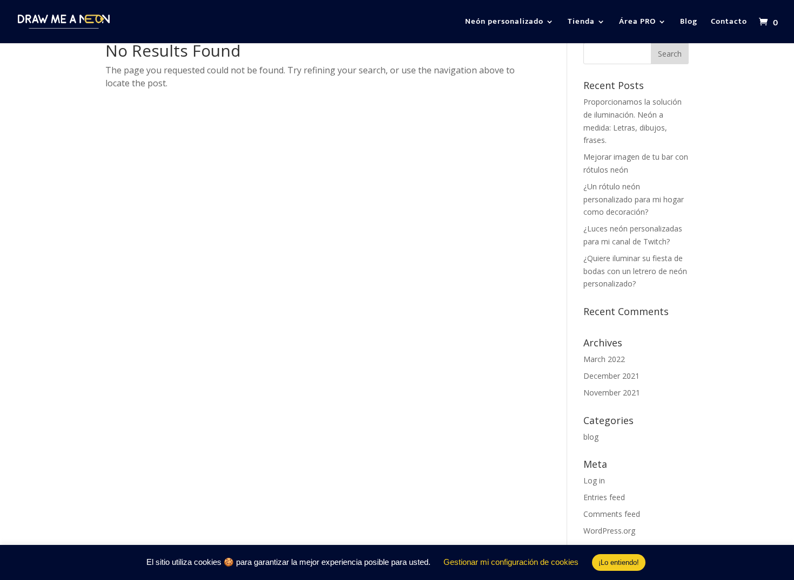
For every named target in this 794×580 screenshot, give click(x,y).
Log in (594, 480)
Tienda (581, 23)
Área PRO (637, 23)
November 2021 (611, 392)
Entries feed (604, 497)
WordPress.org (609, 531)
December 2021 (611, 376)
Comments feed (611, 514)
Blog (688, 23)
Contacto (729, 23)
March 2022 (604, 359)
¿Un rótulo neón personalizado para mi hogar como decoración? (633, 199)
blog (590, 437)
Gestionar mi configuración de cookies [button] (510, 562)
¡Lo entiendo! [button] (618, 562)
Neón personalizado (504, 23)
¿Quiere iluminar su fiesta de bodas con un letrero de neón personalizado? (635, 271)
